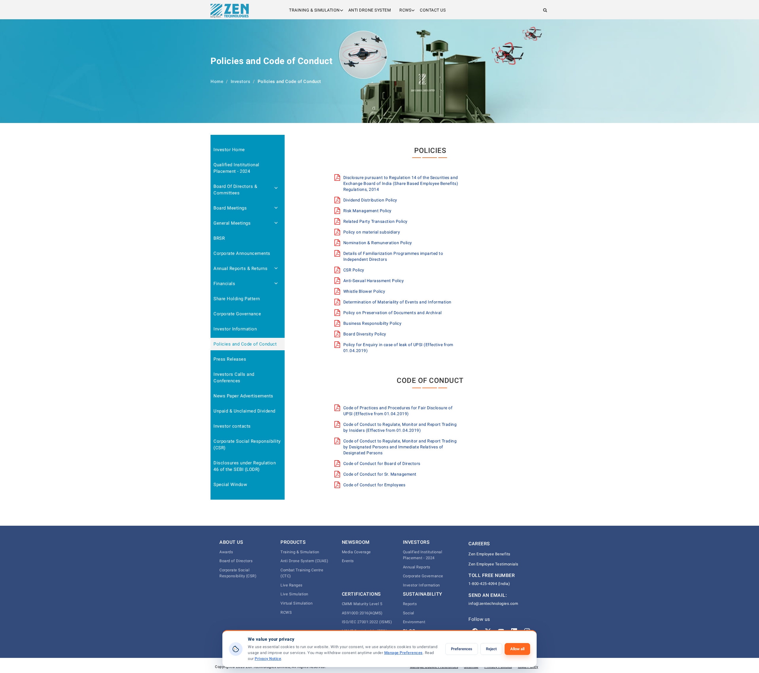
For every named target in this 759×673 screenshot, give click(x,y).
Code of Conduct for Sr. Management (380, 474)
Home (217, 81)
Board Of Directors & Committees (235, 190)
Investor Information (235, 329)
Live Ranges (291, 585)
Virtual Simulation (296, 603)
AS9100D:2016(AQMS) (362, 613)
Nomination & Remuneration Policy (377, 242)
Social (408, 613)
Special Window (230, 484)
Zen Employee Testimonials (493, 564)
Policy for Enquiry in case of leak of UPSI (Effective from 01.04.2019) (398, 347)
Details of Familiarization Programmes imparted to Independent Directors (393, 256)
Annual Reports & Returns (240, 268)
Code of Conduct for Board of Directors (381, 463)
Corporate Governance (237, 313)
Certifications (361, 594)
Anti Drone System (369, 10)
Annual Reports (416, 567)
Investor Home (229, 149)
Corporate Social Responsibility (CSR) (247, 444)
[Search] (545, 10)
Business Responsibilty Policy (372, 323)
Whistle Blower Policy (364, 291)
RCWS (405, 10)
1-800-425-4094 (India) (489, 583)
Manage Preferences (403, 652)
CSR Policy (353, 270)
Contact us (433, 10)
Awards (226, 552)
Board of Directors (236, 561)
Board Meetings (230, 208)
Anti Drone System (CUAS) (304, 561)
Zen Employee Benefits (489, 554)
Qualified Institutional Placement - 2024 (236, 168)
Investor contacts (232, 426)
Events (348, 561)
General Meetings (232, 223)
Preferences (461, 649)
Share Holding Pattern (236, 298)
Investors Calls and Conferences (233, 377)
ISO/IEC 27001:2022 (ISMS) (367, 622)
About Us (231, 542)
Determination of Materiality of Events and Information (397, 302)
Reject (491, 649)
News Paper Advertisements (243, 396)
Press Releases (229, 359)
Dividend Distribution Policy (370, 200)
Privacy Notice (268, 658)
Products (293, 542)
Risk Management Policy (367, 210)
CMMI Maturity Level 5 (362, 604)
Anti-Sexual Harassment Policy (373, 280)
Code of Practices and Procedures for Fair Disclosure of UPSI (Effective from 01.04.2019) (398, 410)
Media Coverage (356, 552)
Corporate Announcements (241, 253)
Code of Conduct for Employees (374, 484)
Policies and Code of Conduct (245, 344)
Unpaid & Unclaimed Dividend (244, 411)
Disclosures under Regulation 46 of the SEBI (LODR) (244, 466)
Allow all (517, 649)
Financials (224, 283)
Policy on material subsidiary (371, 232)
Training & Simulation (314, 10)
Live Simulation (294, 594)
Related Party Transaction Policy (375, 221)
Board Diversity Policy (364, 334)
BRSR (219, 238)
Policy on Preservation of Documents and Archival (392, 312)
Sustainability (422, 594)
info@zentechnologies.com (493, 603)
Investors (241, 81)
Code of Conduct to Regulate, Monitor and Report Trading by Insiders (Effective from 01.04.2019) (400, 427)
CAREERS (479, 543)
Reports (410, 604)
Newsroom (356, 542)
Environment (414, 622)
